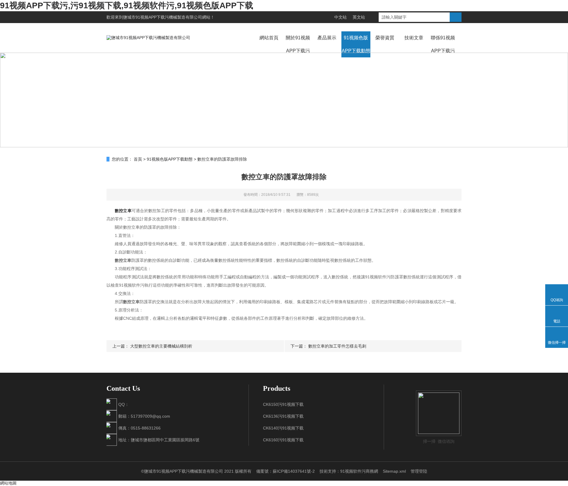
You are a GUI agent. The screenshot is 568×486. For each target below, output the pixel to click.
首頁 (138, 159)
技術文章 (413, 37)
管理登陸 (419, 471)
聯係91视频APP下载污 (443, 44)
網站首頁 (268, 37)
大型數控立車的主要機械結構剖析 (161, 346)
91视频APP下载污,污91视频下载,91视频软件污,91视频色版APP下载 (126, 5)
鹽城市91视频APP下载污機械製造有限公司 (162, 17)
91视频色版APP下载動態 (356, 44)
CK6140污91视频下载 (283, 428)
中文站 (340, 17)
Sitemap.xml (394, 471)
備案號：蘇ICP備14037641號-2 (285, 471)
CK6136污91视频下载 (283, 416)
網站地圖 (8, 483)
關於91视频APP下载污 (298, 44)
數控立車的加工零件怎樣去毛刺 (337, 346)
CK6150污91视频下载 (283, 404)
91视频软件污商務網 (359, 471)
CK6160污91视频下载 (283, 439)
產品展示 (326, 37)
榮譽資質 (384, 37)
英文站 (359, 17)
